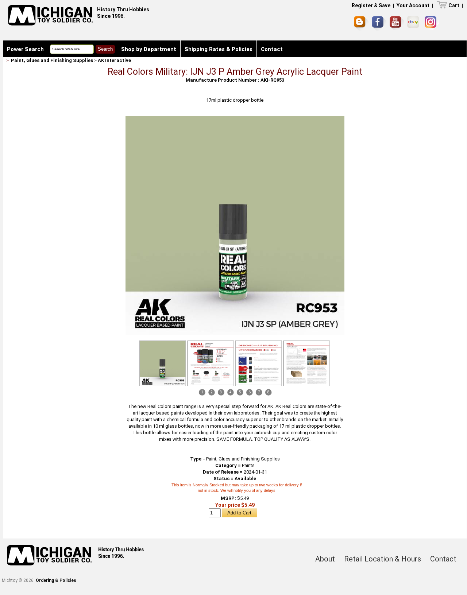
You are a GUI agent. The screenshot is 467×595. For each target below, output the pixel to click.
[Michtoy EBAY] (414, 23)
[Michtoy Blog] (361, 23)
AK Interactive (114, 60)
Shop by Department (148, 49)
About (325, 559)
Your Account (413, 5)
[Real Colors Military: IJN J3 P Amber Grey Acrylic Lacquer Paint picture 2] (211, 363)
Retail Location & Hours (382, 559)
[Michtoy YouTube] (397, 23)
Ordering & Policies (56, 580)
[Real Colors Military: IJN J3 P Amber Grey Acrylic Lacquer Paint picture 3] (259, 363)
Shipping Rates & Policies (218, 49)
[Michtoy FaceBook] (379, 23)
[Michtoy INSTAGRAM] (432, 23)
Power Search (25, 49)
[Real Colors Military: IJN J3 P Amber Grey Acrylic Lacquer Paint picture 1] (235, 119)
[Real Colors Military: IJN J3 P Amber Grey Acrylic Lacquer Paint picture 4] (306, 363)
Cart (453, 5)
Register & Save (371, 5)
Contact (272, 49)
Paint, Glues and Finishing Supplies (52, 60)
